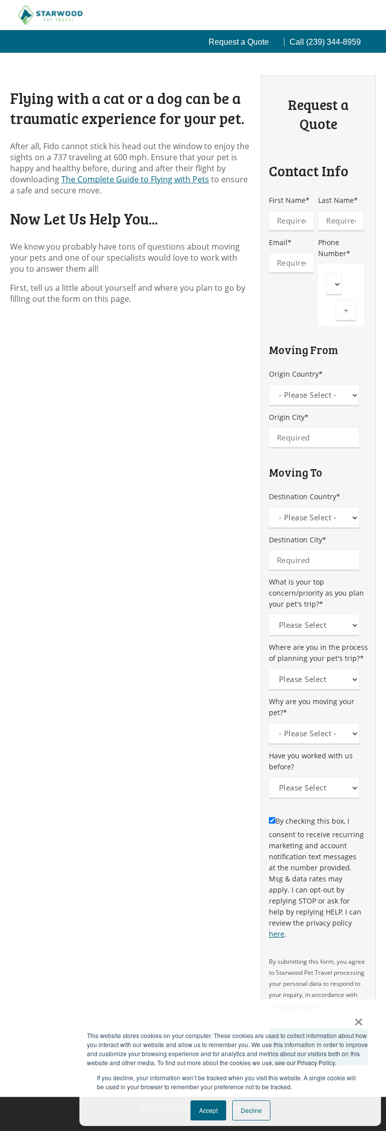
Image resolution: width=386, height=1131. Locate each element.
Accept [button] (208, 1110)
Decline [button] (251, 1110)
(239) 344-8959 (333, 42)
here (276, 934)
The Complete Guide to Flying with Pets (135, 179)
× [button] (358, 1018)
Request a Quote (239, 42)
